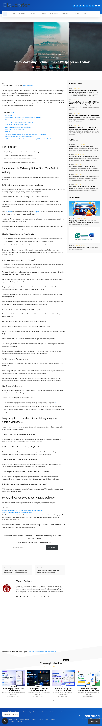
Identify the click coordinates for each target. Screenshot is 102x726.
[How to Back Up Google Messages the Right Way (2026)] (88, 678)
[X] (93, 6)
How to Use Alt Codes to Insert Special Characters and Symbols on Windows (15, 571)
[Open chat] (5, 721)
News (70, 88)
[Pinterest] (90, 6)
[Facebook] (74, 6)
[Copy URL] (89, 75)
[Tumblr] (66, 75)
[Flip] (80, 75)
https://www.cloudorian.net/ (22, 583)
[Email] (57, 75)
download (9, 211)
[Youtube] (96, 6)
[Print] (61, 75)
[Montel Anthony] (33, 67)
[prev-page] (48, 701)
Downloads (72, 144)
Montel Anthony (43, 67)
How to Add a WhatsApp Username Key (81, 176)
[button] (5, 14)
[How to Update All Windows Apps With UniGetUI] (38, 678)
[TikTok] (34, 596)
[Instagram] (77, 6)
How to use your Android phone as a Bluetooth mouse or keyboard (48, 571)
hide (12, 112)
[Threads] (48, 596)
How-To (39, 54)
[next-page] (53, 701)
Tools (63, 686)
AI (55, 402)
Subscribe (51, 547)
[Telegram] (48, 75)
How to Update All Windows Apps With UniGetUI (38, 689)
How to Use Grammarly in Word (79, 247)
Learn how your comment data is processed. (42, 651)
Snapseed (37, 211)
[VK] (75, 75)
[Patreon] (83, 6)
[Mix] (71, 75)
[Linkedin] (80, 6)
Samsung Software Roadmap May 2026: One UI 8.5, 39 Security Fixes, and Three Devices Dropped (84, 104)
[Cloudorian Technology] (25, 5)
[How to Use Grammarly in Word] (84, 235)
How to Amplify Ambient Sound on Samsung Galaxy (13, 689)
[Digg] (84, 75)
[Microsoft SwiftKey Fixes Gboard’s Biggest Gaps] (63, 678)
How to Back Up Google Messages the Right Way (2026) (88, 689)
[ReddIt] (52, 75)
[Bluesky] (99, 6)
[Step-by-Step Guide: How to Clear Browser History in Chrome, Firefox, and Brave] (84, 208)
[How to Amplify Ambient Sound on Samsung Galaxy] (13, 678)
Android (54, 57)
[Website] (41, 596)
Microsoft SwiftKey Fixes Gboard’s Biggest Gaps (63, 689)
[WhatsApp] (34, 75)
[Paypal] (87, 6)
